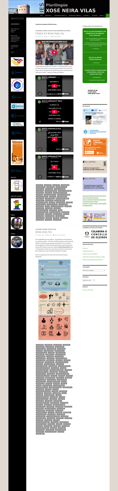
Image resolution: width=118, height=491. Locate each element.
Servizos (101, 15)
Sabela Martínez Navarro (43, 422)
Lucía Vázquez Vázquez (42, 398)
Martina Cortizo (41, 406)
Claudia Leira (40, 190)
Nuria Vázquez (40, 214)
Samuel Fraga (54, 422)
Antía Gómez (50, 356)
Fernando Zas (60, 377)
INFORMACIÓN (97, 77)
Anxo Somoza (50, 358)
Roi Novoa (56, 420)
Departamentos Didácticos (60, 15)
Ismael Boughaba (47, 385)
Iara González (49, 200)
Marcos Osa (57, 208)
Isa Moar (39, 385)
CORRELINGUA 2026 (88, 251)
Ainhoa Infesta (57, 344)
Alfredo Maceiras (48, 350)
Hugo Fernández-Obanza (62, 198)
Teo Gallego (49, 219)
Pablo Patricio (60, 414)
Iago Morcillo (40, 200)
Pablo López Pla (58, 214)
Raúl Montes (60, 418)
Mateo (60, 210)
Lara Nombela (56, 393)
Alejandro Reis (61, 348)
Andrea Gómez (50, 186)
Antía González (59, 356)
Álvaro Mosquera (59, 350)
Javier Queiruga (60, 202)
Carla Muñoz (49, 188)
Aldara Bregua (40, 346)
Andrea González (60, 352)
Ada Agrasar (48, 185)
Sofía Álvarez (65, 425)
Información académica (74, 15)
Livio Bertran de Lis (49, 395)
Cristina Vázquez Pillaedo (43, 368)
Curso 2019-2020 (52, 30)
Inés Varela (56, 383)
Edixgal (12, 31)
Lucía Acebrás (54, 396)
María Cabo (61, 398)
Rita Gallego (68, 418)
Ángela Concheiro (60, 354)
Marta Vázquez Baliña (59, 404)
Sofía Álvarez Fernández (43, 427)
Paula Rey (66, 214)
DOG (12, 48)
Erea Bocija (54, 375)
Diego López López (41, 373)
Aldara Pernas (65, 185)
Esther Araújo (40, 377)
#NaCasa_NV (39, 185)
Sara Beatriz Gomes (41, 424)
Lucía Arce (61, 396)
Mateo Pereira (59, 406)
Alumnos (44, 30)
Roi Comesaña (48, 420)
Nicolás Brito (50, 410)
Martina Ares (53, 210)
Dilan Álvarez (51, 373)
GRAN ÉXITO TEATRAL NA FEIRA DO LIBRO (94, 257)
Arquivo (12, 52)
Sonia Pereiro (40, 219)
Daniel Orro (49, 192)
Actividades (94, 15)
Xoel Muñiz (61, 431)
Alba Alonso (66, 344)
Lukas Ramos (49, 208)
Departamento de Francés (63, 30)
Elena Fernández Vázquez (43, 375)
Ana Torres (51, 352)
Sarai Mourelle (48, 425)
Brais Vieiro (67, 360)
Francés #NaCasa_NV (49, 33)
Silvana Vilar (64, 217)
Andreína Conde (50, 354)
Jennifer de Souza (67, 387)
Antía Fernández (41, 356)
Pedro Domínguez (49, 215)
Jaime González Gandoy (55, 387)
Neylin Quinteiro (41, 410)
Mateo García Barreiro (42, 212)
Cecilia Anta (40, 364)
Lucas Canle (68, 206)
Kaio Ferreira (48, 393)
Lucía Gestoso (40, 208)
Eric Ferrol (61, 375)
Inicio (41, 15)
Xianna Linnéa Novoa (51, 431)
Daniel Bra (63, 368)
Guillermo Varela (41, 381)
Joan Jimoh (48, 389)
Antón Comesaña (41, 358)
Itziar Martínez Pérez (59, 385)
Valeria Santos (50, 429)
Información (96, 48)
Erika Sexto (52, 196)
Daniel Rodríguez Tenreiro (56, 369)
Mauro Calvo (68, 406)
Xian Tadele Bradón (60, 429)
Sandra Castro (40, 217)
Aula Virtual (13, 30)
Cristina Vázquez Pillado (65, 190)
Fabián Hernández (50, 377)
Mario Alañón (64, 402)
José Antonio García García (43, 391)
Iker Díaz (64, 381)
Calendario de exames (15, 37)
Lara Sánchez (40, 206)
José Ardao (69, 202)
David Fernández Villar (50, 194)
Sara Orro (56, 217)
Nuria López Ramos (41, 414)
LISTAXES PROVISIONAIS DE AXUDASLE (93, 259)
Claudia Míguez (53, 366)
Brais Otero (59, 360)
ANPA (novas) (14, 41)
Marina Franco (57, 400)
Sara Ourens (67, 424)
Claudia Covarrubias (60, 188)
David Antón (68, 369)
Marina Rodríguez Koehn (43, 402)
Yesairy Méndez (40, 433)
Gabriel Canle (40, 198)
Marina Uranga (55, 402)
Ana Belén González (41, 352)
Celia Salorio (60, 364)
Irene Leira (52, 202)
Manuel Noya (53, 398)
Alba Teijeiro (56, 185)
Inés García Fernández (42, 202)
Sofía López (53, 427)
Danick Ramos (40, 192)
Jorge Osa (55, 389)
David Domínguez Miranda (60, 192)
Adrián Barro (48, 344)
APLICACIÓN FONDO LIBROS (97, 80)
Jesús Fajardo (40, 389)
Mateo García (50, 406)
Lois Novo (58, 395)
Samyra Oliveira (64, 422)
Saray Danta (57, 425)
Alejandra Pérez (60, 346)
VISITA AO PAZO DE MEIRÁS (90, 254)
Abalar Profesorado (15, 28)
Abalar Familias (14, 35)
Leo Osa (47, 206)
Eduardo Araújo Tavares (63, 373)
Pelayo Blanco (51, 418)
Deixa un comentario (59, 235)
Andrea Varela (40, 354)
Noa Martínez (59, 410)
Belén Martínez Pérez (61, 186)
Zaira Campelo (57, 219)
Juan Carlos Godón (52, 204)
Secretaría (86, 15)
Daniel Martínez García (42, 369)
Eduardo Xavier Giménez (64, 194)
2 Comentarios (57, 36)
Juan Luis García (63, 204)
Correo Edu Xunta (14, 45)
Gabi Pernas (68, 377)
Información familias (15, 38)
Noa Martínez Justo (41, 412)
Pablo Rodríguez (41, 416)
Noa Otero (51, 412)
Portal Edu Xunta (14, 46)
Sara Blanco (51, 424)
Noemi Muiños (65, 212)
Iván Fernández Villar (42, 387)
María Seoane (40, 400)
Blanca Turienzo (41, 360)
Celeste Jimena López (50, 364)
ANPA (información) (15, 40)
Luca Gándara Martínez (57, 206)
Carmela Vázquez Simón (62, 362)
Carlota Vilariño (49, 362)
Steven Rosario (40, 429)
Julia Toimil (39, 393)
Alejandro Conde (41, 348)
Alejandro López (41, 186)
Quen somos (48, 15)
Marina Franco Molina (42, 210)
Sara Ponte (39, 425)
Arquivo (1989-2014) (88, 290)
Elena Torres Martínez (42, 196)
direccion (47, 36)
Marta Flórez (48, 404)
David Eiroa (39, 194)
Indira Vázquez (40, 383)
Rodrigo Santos (60, 215)
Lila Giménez (40, 395)
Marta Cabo (40, 404)
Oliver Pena (49, 214)
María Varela (49, 400)
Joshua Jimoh (63, 391)
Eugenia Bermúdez (62, 196)
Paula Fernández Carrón (53, 416)
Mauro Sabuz (40, 408)
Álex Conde (39, 350)
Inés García (49, 383)
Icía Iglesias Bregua (59, 200)
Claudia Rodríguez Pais (51, 190)
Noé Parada (59, 412)
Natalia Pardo (60, 408)
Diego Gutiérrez (63, 371)
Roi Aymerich (40, 420)
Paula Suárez (40, 215)
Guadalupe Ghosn (62, 379)
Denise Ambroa (53, 371)
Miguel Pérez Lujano (55, 212)
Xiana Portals (40, 431)
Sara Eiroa (48, 217)
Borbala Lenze (40, 188)
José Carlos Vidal (41, 204)
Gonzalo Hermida (50, 198)
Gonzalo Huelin (51, 379)
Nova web (85, 248)
